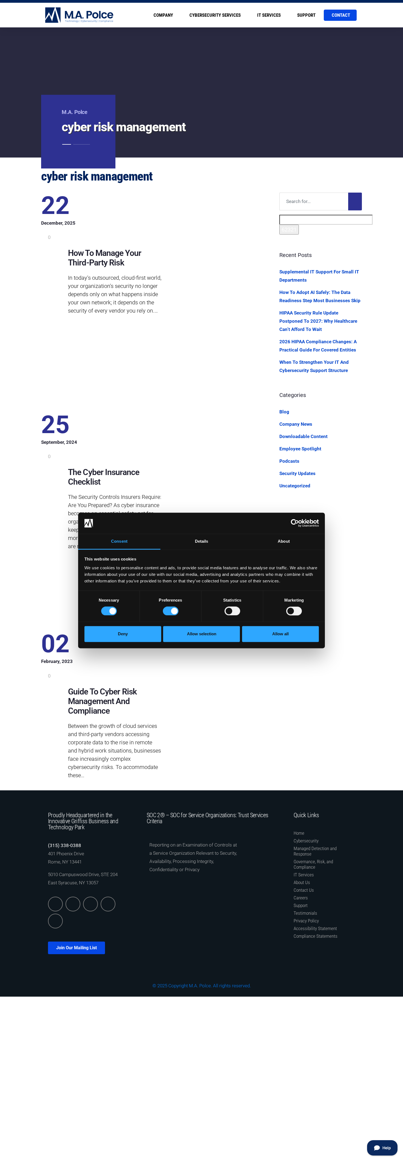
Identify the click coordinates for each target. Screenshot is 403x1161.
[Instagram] (108, 904)
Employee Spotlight (300, 448)
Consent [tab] (119, 541)
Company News (295, 424)
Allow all (280, 633)
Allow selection (201, 633)
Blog (284, 411)
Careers (301, 897)
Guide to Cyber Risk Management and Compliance (102, 701)
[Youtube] (55, 921)
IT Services (269, 15)
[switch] (170, 611)
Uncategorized (294, 485)
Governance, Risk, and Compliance (313, 864)
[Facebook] (90, 904)
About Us (302, 882)
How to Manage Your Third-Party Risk (104, 257)
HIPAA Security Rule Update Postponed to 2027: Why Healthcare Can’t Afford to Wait (318, 321)
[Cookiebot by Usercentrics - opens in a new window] (295, 523)
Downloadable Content (303, 436)
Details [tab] (201, 541)
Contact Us (304, 890)
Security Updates (297, 473)
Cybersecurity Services (215, 15)
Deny (123, 633)
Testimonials (305, 913)
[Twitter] (73, 904)
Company (163, 15)
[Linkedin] (55, 904)
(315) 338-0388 (64, 845)
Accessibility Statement (315, 928)
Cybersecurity (306, 840)
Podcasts (289, 461)
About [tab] (284, 541)
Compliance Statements (315, 936)
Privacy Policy (306, 920)
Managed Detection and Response (315, 851)
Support (306, 15)
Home (299, 833)
